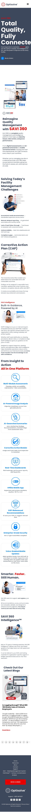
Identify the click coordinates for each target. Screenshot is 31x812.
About (15, 765)
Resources (15, 763)
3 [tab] (9, 742)
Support (15, 769)
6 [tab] (20, 742)
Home (15, 761)
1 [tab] (2, 742)
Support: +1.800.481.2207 (15, 796)
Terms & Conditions (15, 806)
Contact (15, 767)
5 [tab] (16, 742)
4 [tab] (13, 742)
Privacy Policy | (25, 804)
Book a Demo (9, 58)
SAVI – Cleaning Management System (14, 771)
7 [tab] (23, 742)
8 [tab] (27, 742)
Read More (6, 730)
